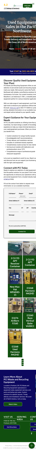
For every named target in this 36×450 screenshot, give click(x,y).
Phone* (21, 193)
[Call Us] (32, 447)
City (10, 208)
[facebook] (31, 433)
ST (22, 208)
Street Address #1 (14, 200)
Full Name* (12, 193)
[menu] (33, 4)
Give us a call (14, 108)
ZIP (27, 208)
